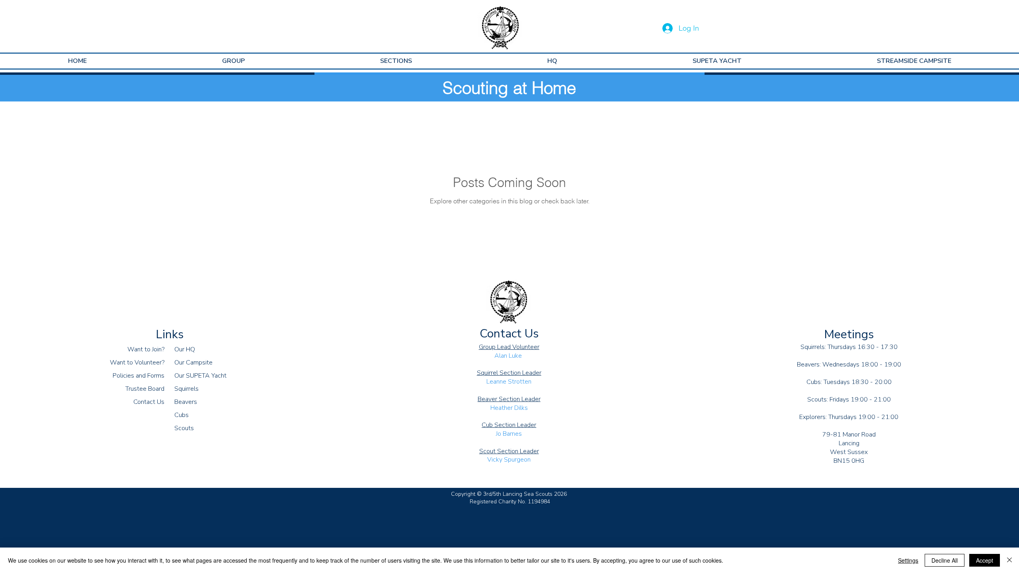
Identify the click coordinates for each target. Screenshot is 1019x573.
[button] (233, 61)
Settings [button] (908, 560)
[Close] (1009, 560)
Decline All (944, 560)
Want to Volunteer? (137, 362)
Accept (984, 560)
